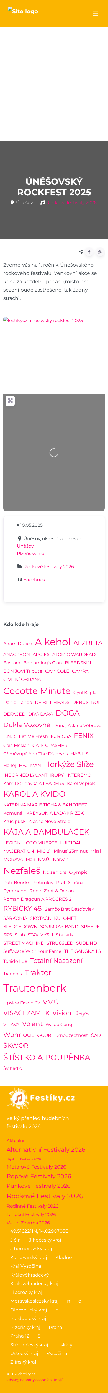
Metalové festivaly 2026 (36, 1167)
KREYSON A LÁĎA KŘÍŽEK (55, 813)
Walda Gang (58, 1024)
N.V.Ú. (44, 859)
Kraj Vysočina (25, 1266)
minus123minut (71, 851)
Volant (32, 1024)
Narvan (61, 859)
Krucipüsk (14, 821)
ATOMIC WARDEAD (74, 654)
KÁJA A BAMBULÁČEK (46, 832)
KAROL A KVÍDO (34, 794)
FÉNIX (84, 735)
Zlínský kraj (23, 1362)
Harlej (9, 765)
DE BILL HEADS (52, 702)
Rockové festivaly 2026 (71, 202)
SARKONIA (15, 918)
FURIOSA (61, 736)
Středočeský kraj (29, 1345)
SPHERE (90, 926)
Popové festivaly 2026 (39, 1176)
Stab (20, 935)
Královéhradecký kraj (34, 1283)
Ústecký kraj (24, 1353)
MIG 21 (44, 851)
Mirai (96, 851)
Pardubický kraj (28, 1318)
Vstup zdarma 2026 (28, 1222)
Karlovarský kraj (28, 1257)
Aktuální (15, 1140)
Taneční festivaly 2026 (31, 1214)
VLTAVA (11, 1024)
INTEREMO (78, 775)
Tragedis (12, 973)
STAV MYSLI (40, 935)
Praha (55, 1327)
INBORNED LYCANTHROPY (33, 775)
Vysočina (57, 1353)
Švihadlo (12, 1068)
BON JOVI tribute (22, 671)
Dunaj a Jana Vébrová (77, 725)
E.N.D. (9, 736)
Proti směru (69, 882)
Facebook (34, 579)
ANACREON (16, 654)
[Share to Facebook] (89, 251)
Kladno (63, 1257)
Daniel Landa (17, 702)
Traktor (38, 972)
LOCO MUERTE (40, 842)
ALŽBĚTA (87, 643)
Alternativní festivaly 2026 (46, 1149)
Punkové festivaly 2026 (38, 1185)
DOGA (68, 713)
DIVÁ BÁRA (40, 714)
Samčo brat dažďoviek (69, 909)
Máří (30, 859)
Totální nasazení (56, 960)
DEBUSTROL (86, 702)
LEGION (12, 842)
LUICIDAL (70, 842)
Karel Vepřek (81, 783)
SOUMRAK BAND (59, 926)
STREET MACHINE (23, 943)
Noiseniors (54, 872)
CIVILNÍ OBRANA (22, 679)
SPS (7, 935)
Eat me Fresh (33, 736)
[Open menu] (95, 13)
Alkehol (53, 642)
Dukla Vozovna (27, 725)
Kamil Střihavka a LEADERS (33, 783)
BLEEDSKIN (78, 662)
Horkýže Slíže (69, 764)
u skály (64, 1345)
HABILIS (80, 753)
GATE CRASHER (50, 745)
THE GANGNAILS (82, 951)
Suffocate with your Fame (32, 951)
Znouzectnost (72, 1035)
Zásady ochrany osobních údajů (35, 1380)
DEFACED (14, 714)
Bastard (11, 662)
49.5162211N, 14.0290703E (39, 1231)
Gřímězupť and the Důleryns (35, 753)
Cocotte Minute (37, 690)
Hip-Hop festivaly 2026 (24, 1159)
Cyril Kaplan (86, 692)
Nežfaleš (21, 870)
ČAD (96, 1035)
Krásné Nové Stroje (49, 821)
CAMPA (80, 671)
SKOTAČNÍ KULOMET (53, 918)
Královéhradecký (29, 1275)
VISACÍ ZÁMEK (26, 1013)
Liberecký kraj (26, 1292)
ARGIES (41, 654)
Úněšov (25, 546)
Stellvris (64, 935)
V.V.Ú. (51, 1002)
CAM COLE (57, 671)
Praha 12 (19, 1336)
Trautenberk (34, 988)
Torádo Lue (15, 961)
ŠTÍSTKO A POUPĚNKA (46, 1057)
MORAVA (13, 859)
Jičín (15, 1240)
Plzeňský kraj (31, 553)
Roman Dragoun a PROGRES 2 (37, 899)
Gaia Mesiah (16, 745)
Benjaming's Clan (42, 662)
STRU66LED (60, 943)
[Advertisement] (54, 84)
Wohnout (18, 1035)
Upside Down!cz (21, 1003)
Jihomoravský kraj (31, 1248)
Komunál (13, 813)
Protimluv (42, 882)
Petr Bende (16, 882)
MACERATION (18, 851)
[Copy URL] (100, 251)
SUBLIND (86, 943)
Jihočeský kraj (45, 1240)
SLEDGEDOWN (20, 926)
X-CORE (45, 1035)
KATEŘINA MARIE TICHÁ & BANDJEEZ (45, 804)
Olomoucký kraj (28, 1310)
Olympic (78, 872)
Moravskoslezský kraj (34, 1301)
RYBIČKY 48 (22, 908)
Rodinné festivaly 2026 (32, 1206)
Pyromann (15, 890)
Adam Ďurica (17, 643)
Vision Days (70, 1013)
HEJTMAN (30, 765)
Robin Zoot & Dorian (51, 890)
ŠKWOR (16, 1045)
